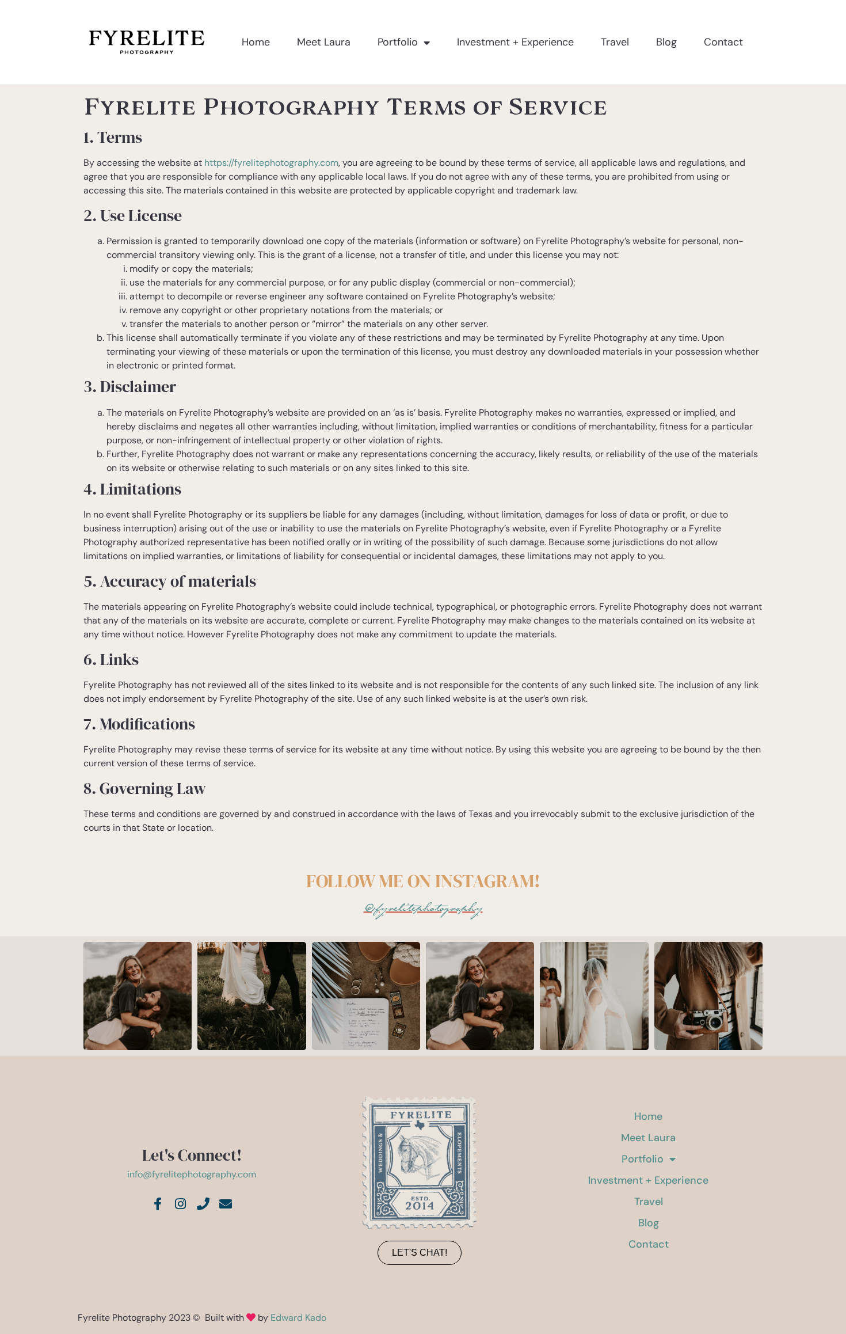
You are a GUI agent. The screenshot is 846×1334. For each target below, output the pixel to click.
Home (256, 42)
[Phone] (203, 1204)
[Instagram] (180, 1204)
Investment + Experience (515, 42)
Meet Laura (323, 42)
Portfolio (398, 42)
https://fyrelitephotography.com (271, 163)
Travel (615, 42)
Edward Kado (298, 1318)
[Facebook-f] (157, 1204)
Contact (723, 42)
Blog (666, 42)
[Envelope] (226, 1204)
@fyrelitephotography (423, 908)
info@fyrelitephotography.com (191, 1174)
